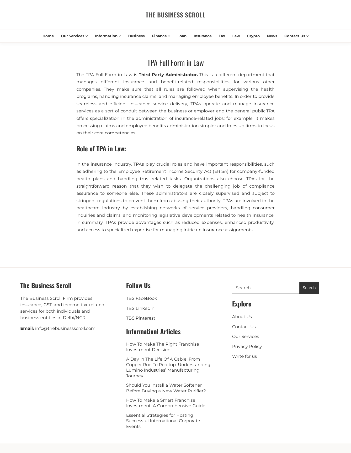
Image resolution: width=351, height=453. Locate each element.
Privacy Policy (247, 346)
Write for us (244, 356)
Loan (181, 36)
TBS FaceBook (141, 298)
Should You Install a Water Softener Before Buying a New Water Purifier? (166, 388)
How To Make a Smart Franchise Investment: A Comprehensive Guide (165, 403)
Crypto (253, 36)
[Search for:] (266, 288)
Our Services (72, 36)
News (272, 36)
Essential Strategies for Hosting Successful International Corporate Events (163, 421)
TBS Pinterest (140, 318)
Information (106, 36)
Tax (222, 36)
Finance (159, 36)
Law (236, 36)
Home (48, 36)
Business (136, 36)
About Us (242, 316)
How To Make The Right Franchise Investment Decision (162, 347)
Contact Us (294, 36)
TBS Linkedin (140, 308)
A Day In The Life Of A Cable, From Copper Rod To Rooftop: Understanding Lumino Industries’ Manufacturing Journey (168, 368)
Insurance (203, 36)
